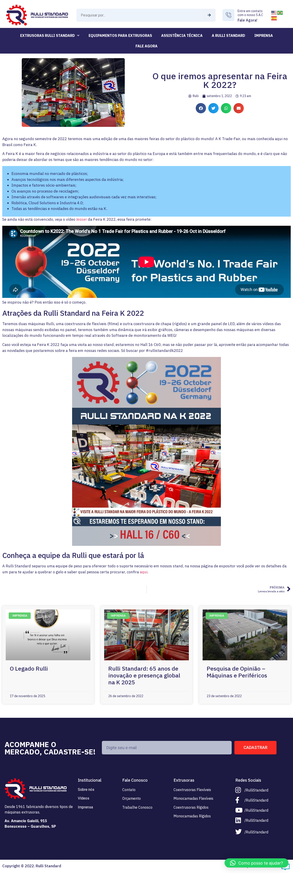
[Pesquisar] (209, 15)
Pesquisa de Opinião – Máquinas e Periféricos (237, 672)
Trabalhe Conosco (137, 807)
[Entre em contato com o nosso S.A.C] (228, 15)
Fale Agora (146, 46)
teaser (81, 219)
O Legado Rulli (29, 668)
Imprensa (263, 35)
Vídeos (83, 798)
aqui (143, 571)
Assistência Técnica (182, 35)
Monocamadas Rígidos (192, 816)
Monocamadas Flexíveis (193, 798)
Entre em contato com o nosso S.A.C (250, 13)
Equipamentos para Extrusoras (120, 35)
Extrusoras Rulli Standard (47, 35)
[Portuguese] (280, 12)
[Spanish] (274, 18)
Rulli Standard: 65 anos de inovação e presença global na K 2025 (144, 675)
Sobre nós (86, 789)
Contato (129, 789)
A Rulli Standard (228, 35)
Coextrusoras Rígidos (191, 807)
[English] (274, 12)
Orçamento (131, 798)
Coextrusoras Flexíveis (192, 789)
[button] (201, 108)
